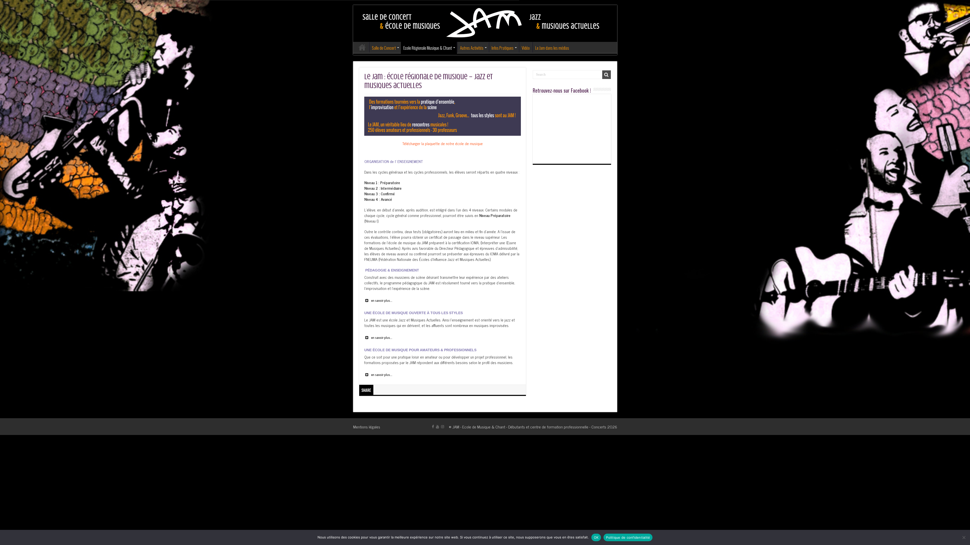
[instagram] (443, 427)
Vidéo (526, 48)
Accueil (362, 47)
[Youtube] (437, 427)
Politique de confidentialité (628, 537)
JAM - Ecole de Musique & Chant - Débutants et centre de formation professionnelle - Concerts (529, 426)
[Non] (963, 537)
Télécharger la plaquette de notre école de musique (442, 143)
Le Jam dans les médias (552, 48)
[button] (442, 300)
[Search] (606, 74)
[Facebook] (432, 427)
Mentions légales (366, 426)
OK (596, 537)
